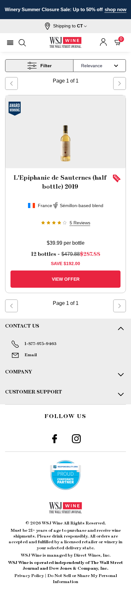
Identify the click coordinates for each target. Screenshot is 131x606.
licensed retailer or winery (91, 542)
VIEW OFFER (65, 279)
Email (30, 355)
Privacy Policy (29, 576)
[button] (66, 26)
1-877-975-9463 (40, 344)
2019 (60, 182)
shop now (116, 9)
